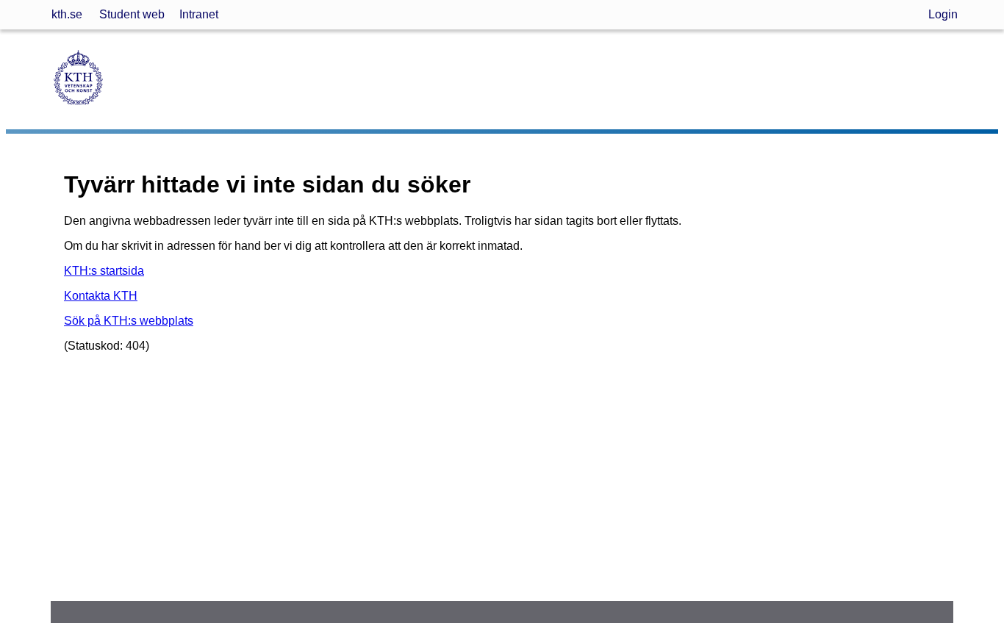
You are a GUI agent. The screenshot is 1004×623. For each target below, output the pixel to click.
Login (943, 14)
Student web (132, 14)
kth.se (66, 14)
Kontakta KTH (100, 295)
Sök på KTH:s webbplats (128, 320)
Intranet (198, 14)
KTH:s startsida (104, 270)
